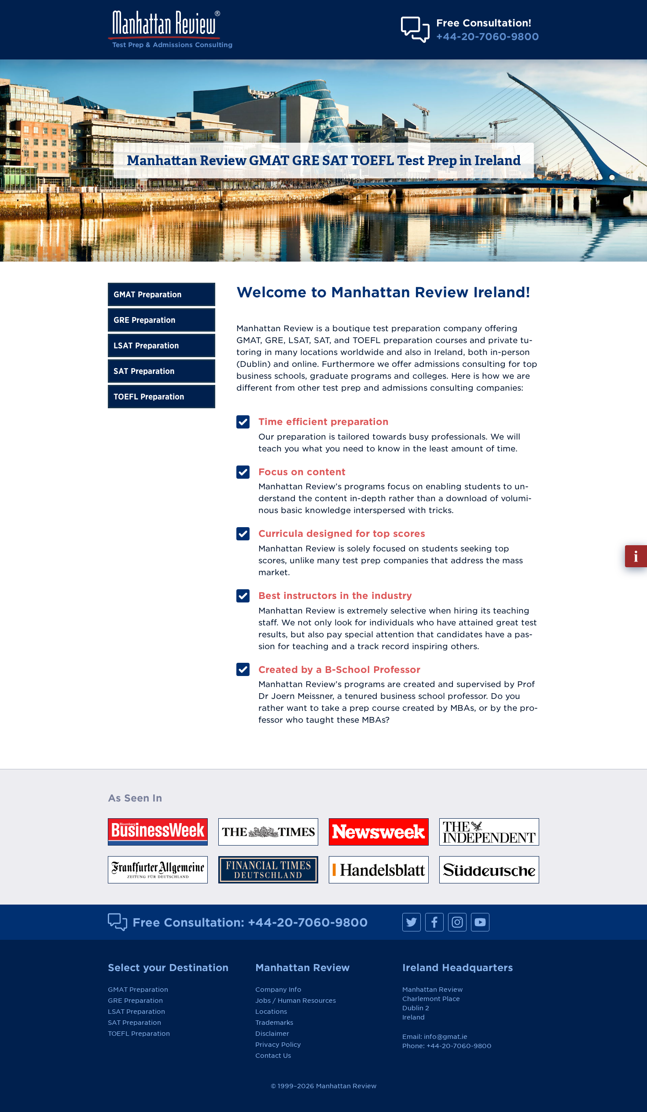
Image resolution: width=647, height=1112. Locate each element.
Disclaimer (272, 1033)
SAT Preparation (144, 371)
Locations (271, 1011)
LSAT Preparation (146, 345)
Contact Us (273, 1055)
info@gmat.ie (445, 1036)
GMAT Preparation (148, 294)
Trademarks (274, 1022)
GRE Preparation (145, 320)
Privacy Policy (278, 1044)
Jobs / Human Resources (295, 1000)
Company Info (278, 989)
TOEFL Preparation (149, 396)
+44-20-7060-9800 (487, 36)
